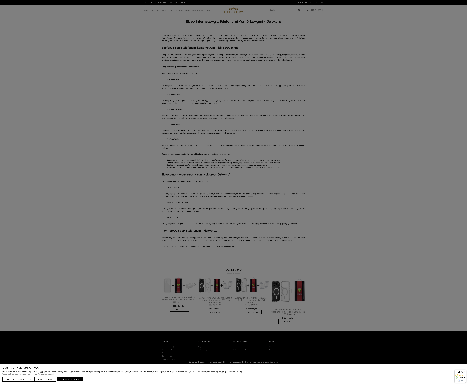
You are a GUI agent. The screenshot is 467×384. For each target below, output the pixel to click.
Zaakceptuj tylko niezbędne (18, 379)
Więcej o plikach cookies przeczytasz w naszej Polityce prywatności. (28, 374)
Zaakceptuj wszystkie (70, 379)
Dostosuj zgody (45, 379)
